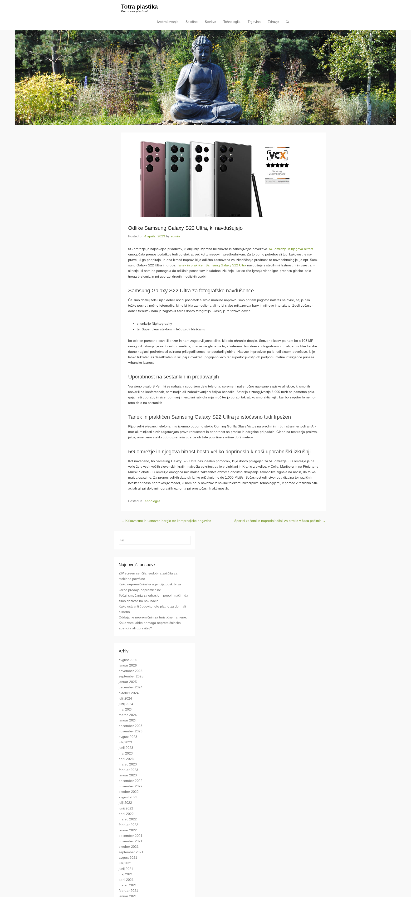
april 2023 (126, 759)
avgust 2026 (128, 660)
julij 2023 (125, 742)
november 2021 (130, 841)
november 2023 (130, 731)
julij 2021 (125, 863)
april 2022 (126, 814)
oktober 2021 (129, 846)
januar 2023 (128, 775)
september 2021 (131, 852)
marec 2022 (128, 819)
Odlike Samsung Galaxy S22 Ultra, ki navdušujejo (185, 228)
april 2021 (126, 880)
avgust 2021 (128, 857)
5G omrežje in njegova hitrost (291, 249)
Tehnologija (231, 22)
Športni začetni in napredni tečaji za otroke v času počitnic (280, 521)
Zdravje (273, 22)
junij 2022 (126, 808)
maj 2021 (126, 874)
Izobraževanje (167, 22)
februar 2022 (128, 825)
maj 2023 (126, 753)
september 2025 (131, 676)
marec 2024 (128, 715)
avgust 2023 (128, 737)
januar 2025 (128, 682)
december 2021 (130, 836)
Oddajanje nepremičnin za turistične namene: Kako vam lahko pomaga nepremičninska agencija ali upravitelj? (153, 622)
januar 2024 (128, 720)
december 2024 (130, 687)
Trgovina (254, 22)
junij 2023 (126, 748)
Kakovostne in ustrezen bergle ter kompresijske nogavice (166, 521)
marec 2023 (128, 764)
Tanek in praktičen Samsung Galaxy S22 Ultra (211, 265)
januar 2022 (128, 830)
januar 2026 (128, 665)
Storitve (210, 22)
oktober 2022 (129, 792)
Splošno (192, 22)
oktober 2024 (129, 693)
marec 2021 (128, 885)
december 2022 (130, 781)
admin (175, 236)
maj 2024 (126, 709)
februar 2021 (128, 890)
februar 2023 (128, 770)
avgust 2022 (128, 797)
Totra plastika (139, 6)
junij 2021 (126, 869)
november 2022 (130, 786)
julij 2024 (125, 698)
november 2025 (130, 671)
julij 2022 (125, 802)
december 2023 (130, 726)
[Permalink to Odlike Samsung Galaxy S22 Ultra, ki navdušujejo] (223, 178)
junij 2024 (126, 704)
